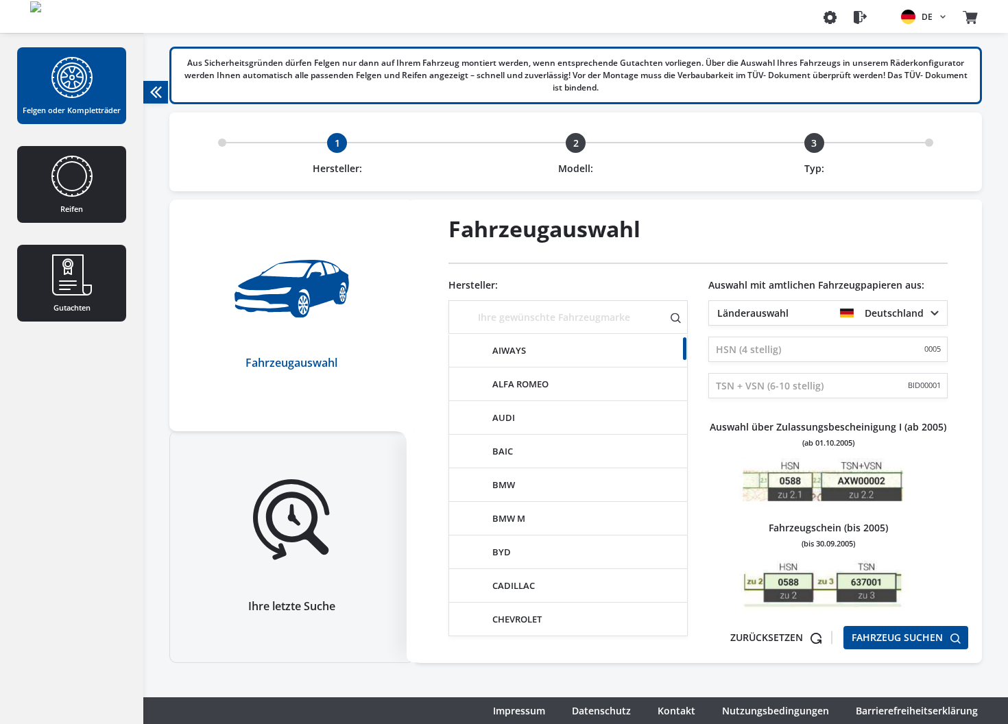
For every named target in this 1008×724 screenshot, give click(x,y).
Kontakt (676, 710)
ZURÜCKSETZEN (768, 637)
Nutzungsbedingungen (775, 710)
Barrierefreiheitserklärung (917, 710)
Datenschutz (601, 710)
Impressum (519, 710)
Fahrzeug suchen (899, 637)
